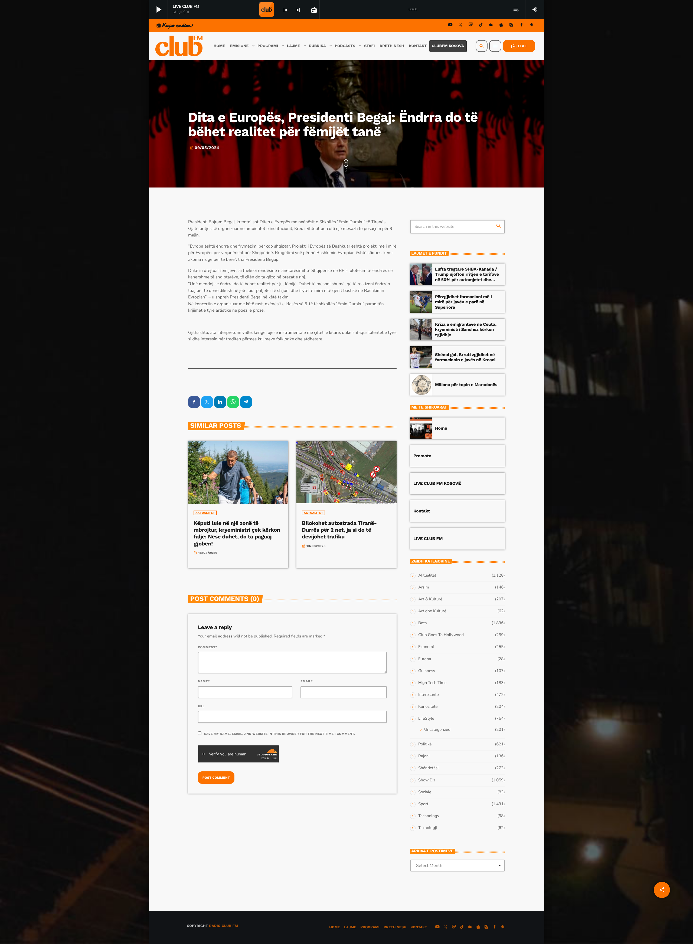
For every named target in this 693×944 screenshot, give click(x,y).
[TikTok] (480, 25)
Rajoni (424, 756)
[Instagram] (511, 25)
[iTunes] (501, 25)
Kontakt (421, 511)
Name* (204, 681)
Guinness (426, 671)
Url (201, 706)
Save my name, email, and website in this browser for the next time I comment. (279, 734)
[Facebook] (521, 25)
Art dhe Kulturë (432, 611)
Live (519, 46)
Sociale (424, 792)
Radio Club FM (223, 926)
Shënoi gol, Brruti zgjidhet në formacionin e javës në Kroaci (465, 357)
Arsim (423, 587)
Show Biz (426, 780)
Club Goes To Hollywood (441, 635)
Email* (306, 681)
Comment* (207, 647)
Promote (422, 455)
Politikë (425, 744)
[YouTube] (450, 25)
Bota (422, 623)
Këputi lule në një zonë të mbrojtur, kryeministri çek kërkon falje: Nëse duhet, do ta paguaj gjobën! (237, 533)
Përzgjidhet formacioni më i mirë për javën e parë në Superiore (463, 302)
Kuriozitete (427, 706)
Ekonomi (426, 647)
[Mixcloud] (491, 25)
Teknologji (427, 828)
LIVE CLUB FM (428, 538)
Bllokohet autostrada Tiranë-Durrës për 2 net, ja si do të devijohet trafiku (339, 530)
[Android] (531, 25)
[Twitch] (470, 25)
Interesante (428, 695)
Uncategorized (437, 729)
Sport (423, 804)
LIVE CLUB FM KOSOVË (437, 483)
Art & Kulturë (430, 599)
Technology (428, 816)
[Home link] (179, 46)
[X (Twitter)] (460, 25)
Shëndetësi (428, 768)
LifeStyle (426, 718)
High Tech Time (432, 683)
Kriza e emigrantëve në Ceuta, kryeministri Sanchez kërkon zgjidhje (465, 329)
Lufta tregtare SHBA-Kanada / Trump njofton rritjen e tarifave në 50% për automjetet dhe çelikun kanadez (467, 277)
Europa (424, 659)
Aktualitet (205, 513)
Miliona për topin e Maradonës (466, 384)
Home (441, 428)
